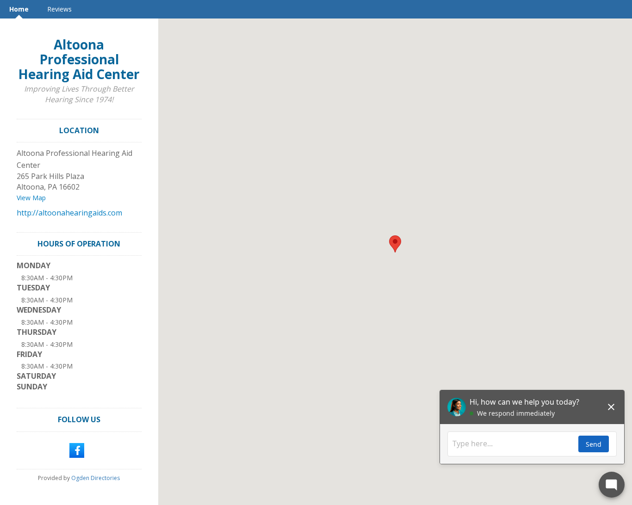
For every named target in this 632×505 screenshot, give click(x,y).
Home (19, 9)
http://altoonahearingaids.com (69, 213)
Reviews (59, 9)
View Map (31, 197)
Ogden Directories (95, 478)
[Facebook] (76, 449)
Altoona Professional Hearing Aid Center (79, 59)
